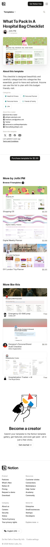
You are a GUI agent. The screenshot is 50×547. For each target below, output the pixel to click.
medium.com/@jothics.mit (14, 120)
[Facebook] (15, 135)
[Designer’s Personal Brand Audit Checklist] (25, 330)
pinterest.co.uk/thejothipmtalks (16, 124)
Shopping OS (8, 211)
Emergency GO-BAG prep (19, 313)
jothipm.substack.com (13, 117)
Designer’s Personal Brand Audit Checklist (19, 345)
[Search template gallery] (44, 12)
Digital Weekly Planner (12, 240)
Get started (25, 445)
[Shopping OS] (25, 197)
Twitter (7, 122)
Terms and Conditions (10, 141)
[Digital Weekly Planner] (25, 226)
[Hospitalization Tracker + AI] (25, 363)
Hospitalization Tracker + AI (20, 377)
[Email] (19, 135)
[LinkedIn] (10, 135)
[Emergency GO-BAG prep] (25, 299)
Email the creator (11, 115)
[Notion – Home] (4, 4)
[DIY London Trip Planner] (25, 255)
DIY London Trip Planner (13, 269)
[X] (5, 135)
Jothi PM (12, 31)
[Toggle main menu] (46, 4)
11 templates (12, 33)
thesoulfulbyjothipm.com (14, 127)
